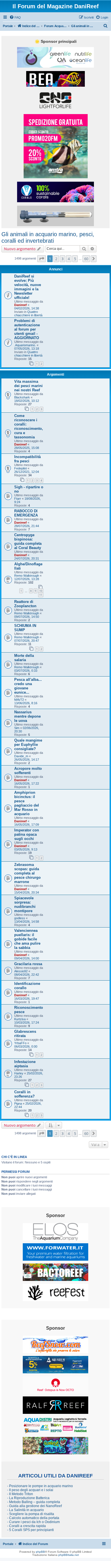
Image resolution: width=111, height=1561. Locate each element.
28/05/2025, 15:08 (26, 448)
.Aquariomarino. (25, 345)
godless (19, 918)
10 (40, 591)
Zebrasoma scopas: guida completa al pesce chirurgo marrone (27, 873)
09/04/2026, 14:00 (26, 958)
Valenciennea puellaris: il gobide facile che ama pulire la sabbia (27, 939)
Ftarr (17, 498)
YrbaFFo (20, 1043)
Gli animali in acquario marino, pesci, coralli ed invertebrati (47, 237)
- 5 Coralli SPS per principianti (30, 1530)
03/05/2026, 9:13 (25, 849)
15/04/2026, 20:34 (26, 892)
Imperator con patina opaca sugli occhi (26, 834)
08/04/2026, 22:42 (26, 974)
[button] (41, 258)
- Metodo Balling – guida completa (33, 1502)
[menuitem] (15, 17)
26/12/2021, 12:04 (26, 471)
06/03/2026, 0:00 (25, 1046)
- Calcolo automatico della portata (33, 1518)
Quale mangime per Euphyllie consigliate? (28, 744)
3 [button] (62, 258)
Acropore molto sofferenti (28, 770)
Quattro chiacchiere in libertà (28, 313)
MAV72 (19, 699)
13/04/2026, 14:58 (26, 921)
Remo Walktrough (26, 575)
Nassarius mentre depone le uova (27, 716)
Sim (16, 728)
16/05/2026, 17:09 (26, 824)
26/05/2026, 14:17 (26, 759)
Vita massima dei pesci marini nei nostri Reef (28, 385)
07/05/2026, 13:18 (26, 348)
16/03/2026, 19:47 (26, 998)
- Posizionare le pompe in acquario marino (40, 1486)
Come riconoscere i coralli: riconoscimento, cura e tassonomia (28, 426)
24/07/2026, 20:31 (26, 558)
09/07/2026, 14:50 (26, 616)
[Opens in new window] (55, 57)
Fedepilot (20, 468)
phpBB (40, 1551)
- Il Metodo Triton (20, 1494)
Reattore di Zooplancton (25, 604)
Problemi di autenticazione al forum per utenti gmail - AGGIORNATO (27, 329)
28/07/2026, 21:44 (26, 526)
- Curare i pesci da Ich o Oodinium (33, 1522)
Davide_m (21, 756)
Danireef (20, 305)
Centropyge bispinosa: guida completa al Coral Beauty (28, 541)
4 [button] (69, 258)
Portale (8, 26)
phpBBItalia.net (68, 1554)
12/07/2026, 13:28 (26, 579)
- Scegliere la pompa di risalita (30, 1514)
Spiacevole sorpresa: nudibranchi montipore (25, 904)
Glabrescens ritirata (25, 1033)
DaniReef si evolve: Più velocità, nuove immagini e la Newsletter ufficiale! (27, 287)
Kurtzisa (20, 1019)
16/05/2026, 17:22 (26, 783)
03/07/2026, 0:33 (25, 670)
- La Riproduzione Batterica (28, 1498)
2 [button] (56, 258)
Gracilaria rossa (28, 964)
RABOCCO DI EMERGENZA (26, 513)
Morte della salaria (24, 657)
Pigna (18, 1103)
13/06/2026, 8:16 (25, 703)
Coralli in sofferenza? (24, 1094)
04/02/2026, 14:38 (26, 308)
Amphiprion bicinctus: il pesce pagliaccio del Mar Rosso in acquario (26, 803)
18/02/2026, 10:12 (26, 400)
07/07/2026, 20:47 (26, 640)
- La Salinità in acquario (25, 1510)
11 (40, 595)
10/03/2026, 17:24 (26, 1022)
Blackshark (22, 397)
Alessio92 (21, 971)
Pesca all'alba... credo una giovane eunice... (28, 686)
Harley (18, 1073)
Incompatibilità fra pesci (27, 459)
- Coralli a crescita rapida (26, 1526)
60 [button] (86, 258)
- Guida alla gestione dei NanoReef (34, 1506)
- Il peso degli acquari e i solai (30, 1490)
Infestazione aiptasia (25, 1064)
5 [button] (75, 258)
